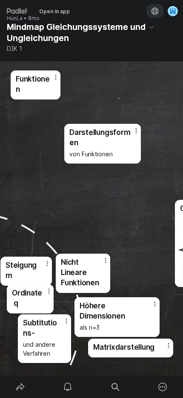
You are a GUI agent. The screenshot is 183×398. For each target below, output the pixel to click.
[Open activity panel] (68, 386)
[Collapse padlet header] (151, 26)
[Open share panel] (20, 386)
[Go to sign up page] (173, 11)
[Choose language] (154, 11)
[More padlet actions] (163, 386)
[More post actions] (163, 349)
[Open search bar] (115, 387)
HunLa (15, 18)
